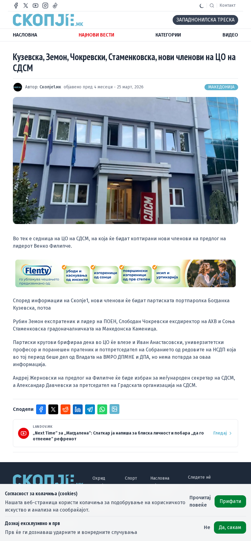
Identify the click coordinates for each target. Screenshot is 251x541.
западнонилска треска (205, 20)
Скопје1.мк (50, 87)
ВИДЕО (230, 35)
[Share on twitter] (53, 409)
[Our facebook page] (16, 5)
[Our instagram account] (45, 5)
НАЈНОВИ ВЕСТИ (96, 35)
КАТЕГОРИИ (168, 35)
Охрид (98, 478)
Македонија (221, 87)
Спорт (131, 478)
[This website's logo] (48, 20)
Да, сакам (230, 527)
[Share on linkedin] (78, 409)
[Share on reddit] (65, 409)
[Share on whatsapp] (102, 409)
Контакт (227, 5)
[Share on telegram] (90, 409)
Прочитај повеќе (200, 501)
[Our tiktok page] (55, 5)
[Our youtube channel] (35, 5)
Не (207, 527)
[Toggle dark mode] (202, 5)
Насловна (159, 478)
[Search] (212, 5)
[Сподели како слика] (114, 409)
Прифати (230, 501)
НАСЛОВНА (25, 35)
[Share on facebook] (41, 409)
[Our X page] (26, 5)
